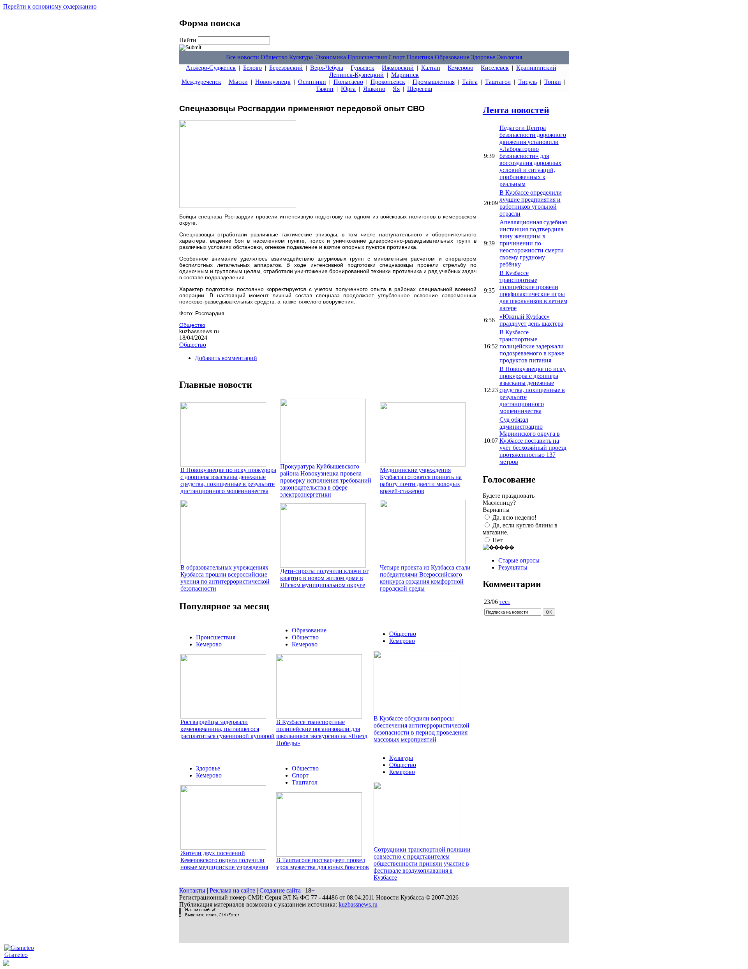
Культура (301, 57)
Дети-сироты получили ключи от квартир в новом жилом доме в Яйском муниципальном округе (324, 578)
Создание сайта (280, 890)
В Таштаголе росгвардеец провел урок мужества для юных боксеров (322, 863)
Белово (252, 67)
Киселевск (495, 67)
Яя (396, 88)
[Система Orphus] (209, 915)
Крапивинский (536, 67)
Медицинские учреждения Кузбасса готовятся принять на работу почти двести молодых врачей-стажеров (421, 480)
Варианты (496, 509)
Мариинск (405, 74)
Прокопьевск (387, 81)
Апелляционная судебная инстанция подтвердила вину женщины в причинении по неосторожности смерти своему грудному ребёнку (533, 243)
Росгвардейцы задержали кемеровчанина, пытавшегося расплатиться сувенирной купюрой (227, 729)
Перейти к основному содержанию (50, 6)
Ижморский (398, 67)
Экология (509, 57)
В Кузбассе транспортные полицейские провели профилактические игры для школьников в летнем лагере (533, 290)
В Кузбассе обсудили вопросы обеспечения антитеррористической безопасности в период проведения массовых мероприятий (421, 729)
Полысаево (348, 81)
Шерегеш (419, 88)
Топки (552, 81)
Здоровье (483, 57)
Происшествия (367, 57)
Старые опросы (519, 560)
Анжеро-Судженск (211, 67)
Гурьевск (362, 67)
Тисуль (527, 81)
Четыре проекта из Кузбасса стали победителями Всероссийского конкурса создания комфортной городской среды (425, 578)
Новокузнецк (273, 81)
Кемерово (460, 67)
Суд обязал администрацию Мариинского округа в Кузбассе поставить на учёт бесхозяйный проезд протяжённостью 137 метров (532, 440)
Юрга (348, 88)
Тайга (470, 81)
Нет (497, 540)
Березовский (286, 67)
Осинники (312, 81)
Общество (274, 57)
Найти (188, 40)
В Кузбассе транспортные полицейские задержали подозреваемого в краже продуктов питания (531, 346)
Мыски (238, 81)
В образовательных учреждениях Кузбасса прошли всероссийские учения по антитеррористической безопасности (225, 578)
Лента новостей (516, 110)
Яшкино (374, 88)
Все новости (242, 57)
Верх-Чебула (326, 67)
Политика (420, 57)
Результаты (512, 567)
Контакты (192, 890)
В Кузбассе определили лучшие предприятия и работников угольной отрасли (530, 203)
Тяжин (324, 88)
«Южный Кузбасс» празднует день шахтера (531, 320)
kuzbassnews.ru (358, 904)
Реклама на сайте (232, 890)
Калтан (430, 67)
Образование (452, 57)
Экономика (331, 57)
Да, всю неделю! (514, 517)
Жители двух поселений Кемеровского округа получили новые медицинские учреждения (224, 860)
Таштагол (498, 81)
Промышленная (434, 81)
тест (504, 601)
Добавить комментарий (226, 358)
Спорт (396, 57)
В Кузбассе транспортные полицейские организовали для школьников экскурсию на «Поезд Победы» (321, 732)
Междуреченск (201, 81)
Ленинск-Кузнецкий (356, 74)
